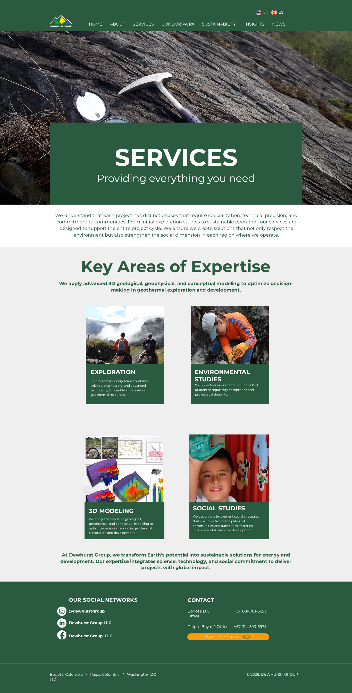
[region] (229, 488)
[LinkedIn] (61, 623)
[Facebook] (61, 635)
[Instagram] (61, 611)
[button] (117, 24)
